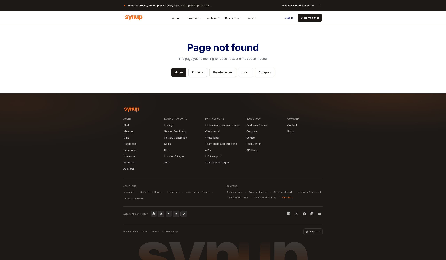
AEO (167, 162)
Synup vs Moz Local (265, 197)
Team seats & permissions (221, 143)
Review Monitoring (175, 131)
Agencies (129, 192)
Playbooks (129, 143)
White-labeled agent (217, 162)
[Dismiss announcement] (320, 5)
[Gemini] (176, 214)
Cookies (155, 231)
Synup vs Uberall (283, 192)
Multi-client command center (222, 125)
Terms (144, 231)
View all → (287, 197)
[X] (296, 214)
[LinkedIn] (289, 214)
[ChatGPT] (154, 214)
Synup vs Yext (235, 192)
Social (167, 143)
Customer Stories (256, 125)
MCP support (213, 156)
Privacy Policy (130, 231)
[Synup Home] (133, 18)
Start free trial (310, 17)
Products (198, 72)
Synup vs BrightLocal (309, 192)
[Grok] (183, 214)
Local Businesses (133, 198)
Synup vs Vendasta (237, 197)
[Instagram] (312, 214)
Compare (265, 72)
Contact (292, 125)
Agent (176, 18)
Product (193, 18)
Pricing (251, 18)
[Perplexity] (161, 214)
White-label (212, 137)
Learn (245, 72)
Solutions (211, 18)
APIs (208, 150)
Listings (169, 125)
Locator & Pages (174, 156)
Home (179, 72)
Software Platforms (150, 192)
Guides (250, 137)
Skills (126, 137)
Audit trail (128, 168)
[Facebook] (304, 214)
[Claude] (169, 214)
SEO (166, 150)
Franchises (173, 192)
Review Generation (175, 137)
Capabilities (130, 150)
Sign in (289, 17)
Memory (128, 131)
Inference (129, 156)
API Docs (252, 150)
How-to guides (222, 72)
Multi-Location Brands (197, 192)
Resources (232, 18)
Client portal (212, 131)
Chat (126, 125)
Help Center (253, 143)
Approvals (129, 162)
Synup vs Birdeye (258, 192)
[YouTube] (319, 214)
